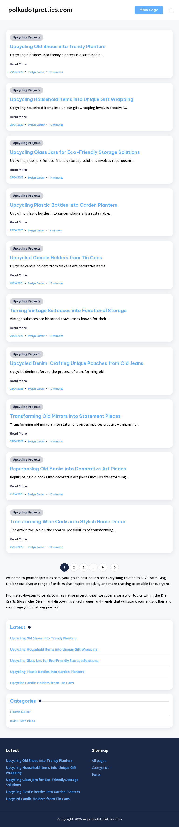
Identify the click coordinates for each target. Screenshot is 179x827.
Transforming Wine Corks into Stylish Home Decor (68, 521)
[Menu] (170, 10)
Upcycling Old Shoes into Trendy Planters (58, 46)
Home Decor (20, 711)
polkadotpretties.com (40, 10)
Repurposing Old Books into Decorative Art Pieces (68, 469)
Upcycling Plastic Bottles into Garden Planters (63, 205)
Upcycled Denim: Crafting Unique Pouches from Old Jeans (76, 363)
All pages (99, 760)
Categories (100, 767)
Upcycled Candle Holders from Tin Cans (56, 257)
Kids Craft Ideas (22, 721)
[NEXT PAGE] (114, 567)
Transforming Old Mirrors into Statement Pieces (65, 416)
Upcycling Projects (27, 37)
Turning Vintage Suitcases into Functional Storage (68, 310)
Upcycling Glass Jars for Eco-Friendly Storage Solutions (75, 152)
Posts (96, 774)
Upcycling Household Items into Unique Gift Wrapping (71, 99)
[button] (149, 10)
